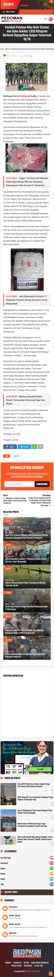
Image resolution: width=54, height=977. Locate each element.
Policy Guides (16, 965)
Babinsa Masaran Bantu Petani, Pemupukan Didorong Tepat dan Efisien (25, 400)
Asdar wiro (13, 933)
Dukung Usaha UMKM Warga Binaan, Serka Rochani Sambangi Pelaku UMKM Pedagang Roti (24, 632)
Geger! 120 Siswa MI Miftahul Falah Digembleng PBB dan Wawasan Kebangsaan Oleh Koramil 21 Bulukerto (27, 182)
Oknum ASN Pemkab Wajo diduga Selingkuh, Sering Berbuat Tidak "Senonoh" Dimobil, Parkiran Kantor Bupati (35, 839)
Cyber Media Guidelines (40, 962)
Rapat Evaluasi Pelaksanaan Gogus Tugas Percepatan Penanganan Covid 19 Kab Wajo (32, 825)
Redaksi (8, 962)
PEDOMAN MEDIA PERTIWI (32, 971)
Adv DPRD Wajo (6, 858)
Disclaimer (28, 965)
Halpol (3, 879)
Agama (3, 868)
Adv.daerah (4, 863)
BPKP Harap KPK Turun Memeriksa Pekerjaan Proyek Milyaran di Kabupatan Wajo (35, 798)
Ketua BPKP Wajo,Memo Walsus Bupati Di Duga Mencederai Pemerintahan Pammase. (34, 785)
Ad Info (26, 962)
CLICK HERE (40, 770)
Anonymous (13, 907)
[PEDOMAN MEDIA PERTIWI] (27, 957)
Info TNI (16, 456)
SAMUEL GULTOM (14, 916)
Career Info (38, 965)
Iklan (2, 884)
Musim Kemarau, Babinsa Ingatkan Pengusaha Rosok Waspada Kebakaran (25, 655)
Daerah (3, 874)
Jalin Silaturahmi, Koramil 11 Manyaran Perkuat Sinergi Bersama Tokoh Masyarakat (26, 300)
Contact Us (17, 962)
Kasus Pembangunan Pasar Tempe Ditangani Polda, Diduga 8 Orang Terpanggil (35, 812)
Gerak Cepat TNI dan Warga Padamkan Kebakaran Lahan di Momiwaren (26, 608)
